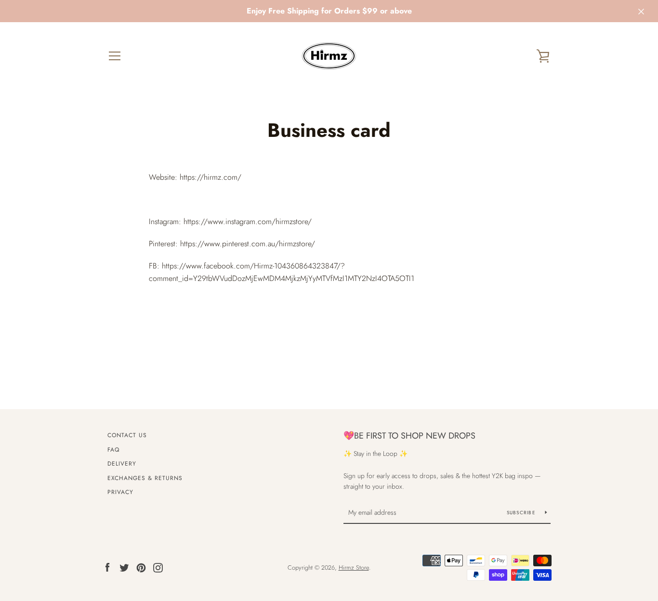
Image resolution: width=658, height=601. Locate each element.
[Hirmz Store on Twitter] (124, 567)
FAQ (113, 449)
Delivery (121, 463)
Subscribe (522, 512)
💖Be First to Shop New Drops (409, 435)
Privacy (120, 492)
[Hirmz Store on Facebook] (107, 567)
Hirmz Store (354, 567)
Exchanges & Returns (145, 478)
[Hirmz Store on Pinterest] (141, 567)
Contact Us (127, 435)
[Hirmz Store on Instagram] (158, 567)
